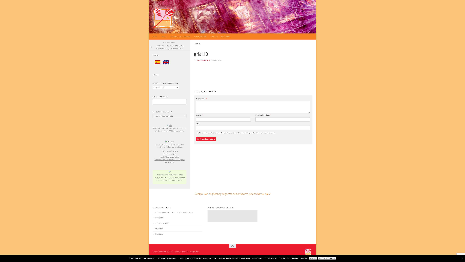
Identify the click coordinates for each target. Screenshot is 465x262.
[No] (462, 258)
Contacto (214, 36)
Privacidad (159, 228)
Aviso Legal (159, 218)
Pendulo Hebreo (169, 154)
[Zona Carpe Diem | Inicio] (165, 17)
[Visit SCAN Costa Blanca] (169, 172)
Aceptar (313, 258)
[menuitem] (158, 62)
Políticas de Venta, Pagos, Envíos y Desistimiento (174, 212)
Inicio (154, 36)
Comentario (201, 99)
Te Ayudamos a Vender (180, 36)
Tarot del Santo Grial (170, 151)
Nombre (200, 115)
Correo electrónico (263, 115)
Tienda (163, 36)
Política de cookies (162, 223)
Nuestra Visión (200, 36)
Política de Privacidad (327, 258)
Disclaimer (159, 234)
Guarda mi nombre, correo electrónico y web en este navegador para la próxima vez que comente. (237, 133)
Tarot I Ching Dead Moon (169, 157)
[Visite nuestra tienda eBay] (169, 125)
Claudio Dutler (203, 60)
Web (198, 124)
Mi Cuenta (225, 36)
